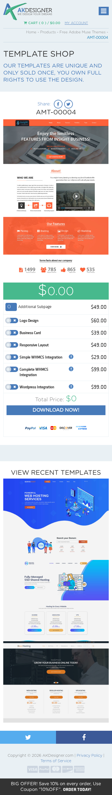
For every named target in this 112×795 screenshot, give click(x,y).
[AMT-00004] (55, 205)
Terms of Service (56, 761)
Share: (44, 104)
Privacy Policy (89, 756)
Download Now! (56, 410)
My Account (76, 23)
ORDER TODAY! (77, 789)
